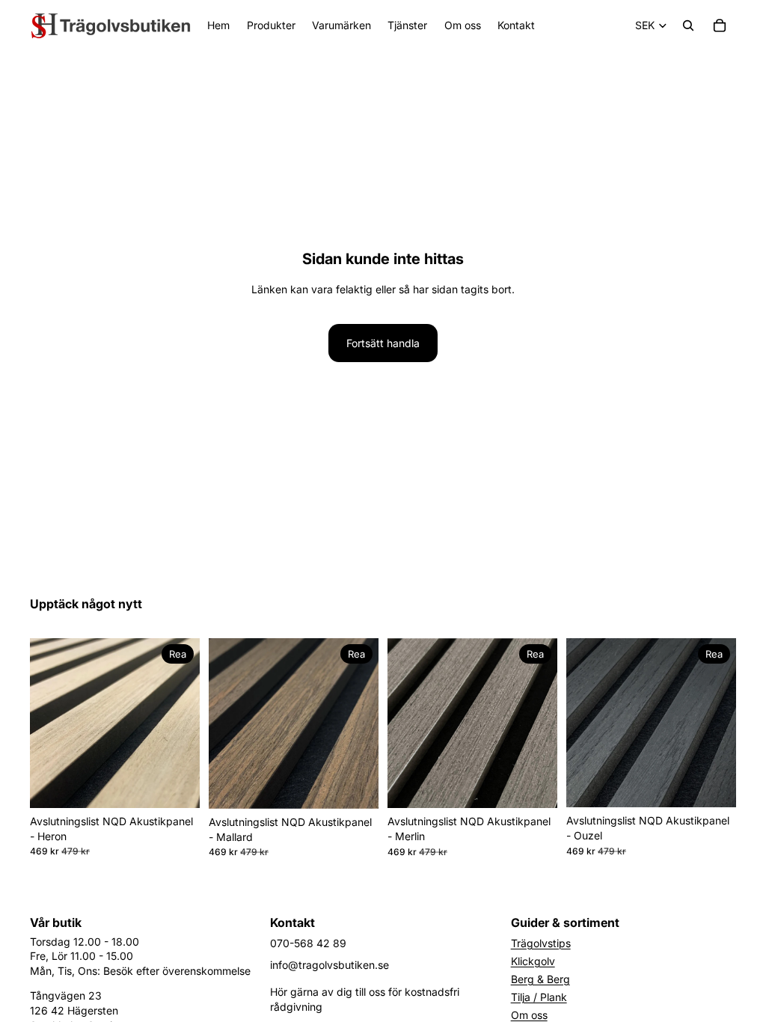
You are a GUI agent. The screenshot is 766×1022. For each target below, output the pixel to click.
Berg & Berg (540, 979)
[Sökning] (688, 25)
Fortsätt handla (383, 343)
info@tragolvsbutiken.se (329, 964)
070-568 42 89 (308, 943)
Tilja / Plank (539, 997)
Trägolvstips (541, 943)
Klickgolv (533, 961)
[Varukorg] (719, 25)
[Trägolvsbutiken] (111, 25)
